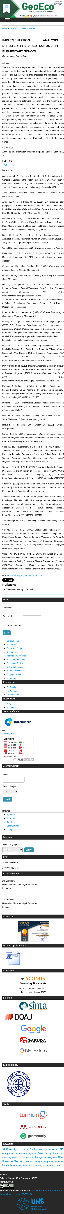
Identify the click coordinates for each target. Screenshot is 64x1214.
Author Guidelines (15, 671)
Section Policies (14, 652)
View (9, 704)
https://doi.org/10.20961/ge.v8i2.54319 (24, 576)
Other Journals (13, 826)
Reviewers (11, 644)
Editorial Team (13, 641)
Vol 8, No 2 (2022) (17, 28)
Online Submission (15, 667)
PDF (5, 165)
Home (4, 28)
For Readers (12, 687)
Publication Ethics (15, 663)
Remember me (14, 625)
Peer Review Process (16, 656)
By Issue (11, 814)
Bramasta (31, 28)
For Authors (12, 691)
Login (48, 4)
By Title (10, 822)
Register (57, 4)
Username (7, 608)
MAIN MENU (7, 19)
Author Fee (11, 678)
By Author (11, 818)
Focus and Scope (14, 648)
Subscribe (11, 707)
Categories (11, 829)
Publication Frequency (17, 659)
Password (7, 616)
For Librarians (13, 695)
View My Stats (9, 733)
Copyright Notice (14, 674)
